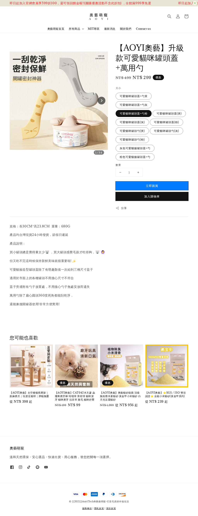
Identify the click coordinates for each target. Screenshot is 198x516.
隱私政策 (99, 508)
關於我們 (125, 29)
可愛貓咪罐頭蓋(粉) (166, 122)
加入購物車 (152, 196)
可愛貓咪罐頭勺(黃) (132, 131)
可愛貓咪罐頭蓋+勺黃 (134, 96)
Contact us (143, 29)
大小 (118, 88)
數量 (118, 165)
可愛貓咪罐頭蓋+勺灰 (134, 105)
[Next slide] (101, 100)
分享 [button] (124, 208)
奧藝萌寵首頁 (55, 29)
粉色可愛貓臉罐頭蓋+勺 (135, 157)
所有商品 (74, 29)
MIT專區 (94, 29)
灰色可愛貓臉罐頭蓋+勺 (135, 148)
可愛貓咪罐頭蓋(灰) (132, 122)
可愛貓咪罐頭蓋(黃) (169, 113)
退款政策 (111, 508)
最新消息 (109, 29)
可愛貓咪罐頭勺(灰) (166, 131)
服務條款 (87, 508)
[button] (169, 16)
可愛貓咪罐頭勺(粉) (132, 139)
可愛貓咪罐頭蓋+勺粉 (134, 113)
